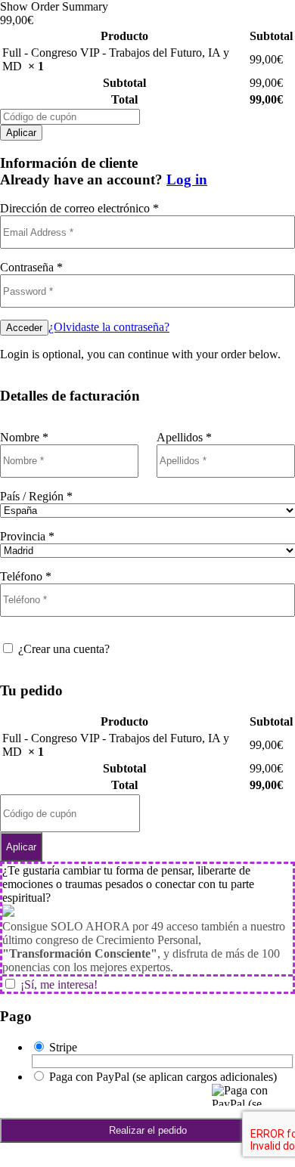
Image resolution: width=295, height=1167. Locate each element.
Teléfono (25, 576)
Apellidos (184, 437)
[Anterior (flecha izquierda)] (26, 583)
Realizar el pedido (148, 1130)
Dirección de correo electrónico (79, 208)
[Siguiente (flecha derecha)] (268, 583)
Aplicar (21, 132)
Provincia (27, 536)
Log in (186, 179)
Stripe (63, 1047)
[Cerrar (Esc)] (245, 16)
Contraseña (31, 267)
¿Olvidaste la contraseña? (108, 326)
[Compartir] (211, 16)
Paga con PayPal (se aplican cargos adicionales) (163, 1076)
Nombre (24, 437)
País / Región (36, 496)
